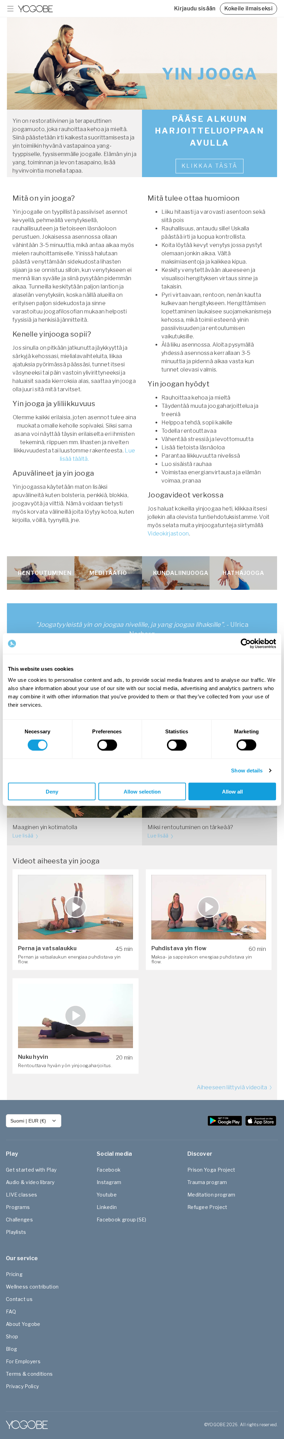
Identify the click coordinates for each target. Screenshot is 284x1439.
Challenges (19, 1219)
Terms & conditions (29, 1374)
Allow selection (142, 791)
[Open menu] (10, 8)
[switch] (107, 745)
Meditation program (211, 1195)
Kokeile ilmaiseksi (248, 8)
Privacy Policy (22, 1386)
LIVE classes (21, 1195)
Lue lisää (23, 835)
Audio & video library (30, 1182)
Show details (247, 770)
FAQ (11, 1311)
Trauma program (207, 1182)
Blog (11, 1349)
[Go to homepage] (35, 8)
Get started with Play (31, 1170)
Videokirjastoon (168, 533)
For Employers (23, 1361)
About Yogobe (23, 1324)
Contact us (19, 1299)
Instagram (109, 1182)
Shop (12, 1336)
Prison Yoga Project (211, 1170)
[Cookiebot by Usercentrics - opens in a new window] (245, 644)
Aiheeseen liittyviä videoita (232, 1087)
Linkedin (107, 1207)
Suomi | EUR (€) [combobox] (28, 1121)
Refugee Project (207, 1207)
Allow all (232, 791)
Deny (52, 791)
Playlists (16, 1232)
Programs (18, 1207)
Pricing (14, 1274)
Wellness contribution (32, 1287)
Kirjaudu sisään (195, 8)
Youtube (107, 1195)
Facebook (109, 1170)
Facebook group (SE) (122, 1219)
